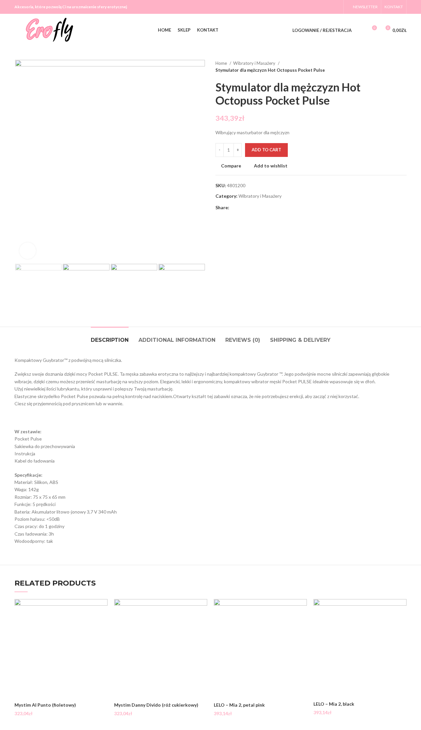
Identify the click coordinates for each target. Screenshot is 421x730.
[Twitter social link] (318, 7)
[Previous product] (390, 66)
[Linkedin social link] (257, 207)
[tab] (110, 337)
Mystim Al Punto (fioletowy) (45, 705)
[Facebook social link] (310, 7)
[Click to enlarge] (27, 250)
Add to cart (266, 149)
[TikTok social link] (336, 7)
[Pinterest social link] (250, 207)
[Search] (360, 30)
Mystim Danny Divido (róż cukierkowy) (156, 705)
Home (221, 63)
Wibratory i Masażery (254, 63)
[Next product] (403, 66)
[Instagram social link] (327, 7)
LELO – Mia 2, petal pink (239, 705)
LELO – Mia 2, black (333, 704)
